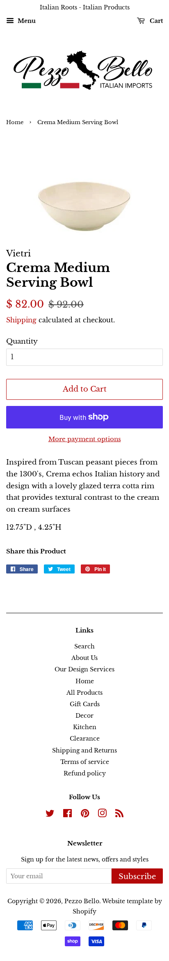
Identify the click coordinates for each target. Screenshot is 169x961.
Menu (26, 21)
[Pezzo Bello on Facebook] (67, 814)
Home (14, 122)
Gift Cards (85, 704)
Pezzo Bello (81, 901)
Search (84, 646)
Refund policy (85, 773)
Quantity (22, 341)
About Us (84, 658)
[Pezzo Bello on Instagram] (102, 814)
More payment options (84, 439)
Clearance (85, 738)
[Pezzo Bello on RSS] (119, 814)
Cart (155, 21)
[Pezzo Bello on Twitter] (50, 814)
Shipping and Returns (84, 750)
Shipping (21, 320)
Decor (84, 715)
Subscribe (137, 876)
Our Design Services (84, 669)
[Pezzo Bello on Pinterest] (84, 814)
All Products (84, 692)
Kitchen (84, 727)
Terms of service (84, 762)
